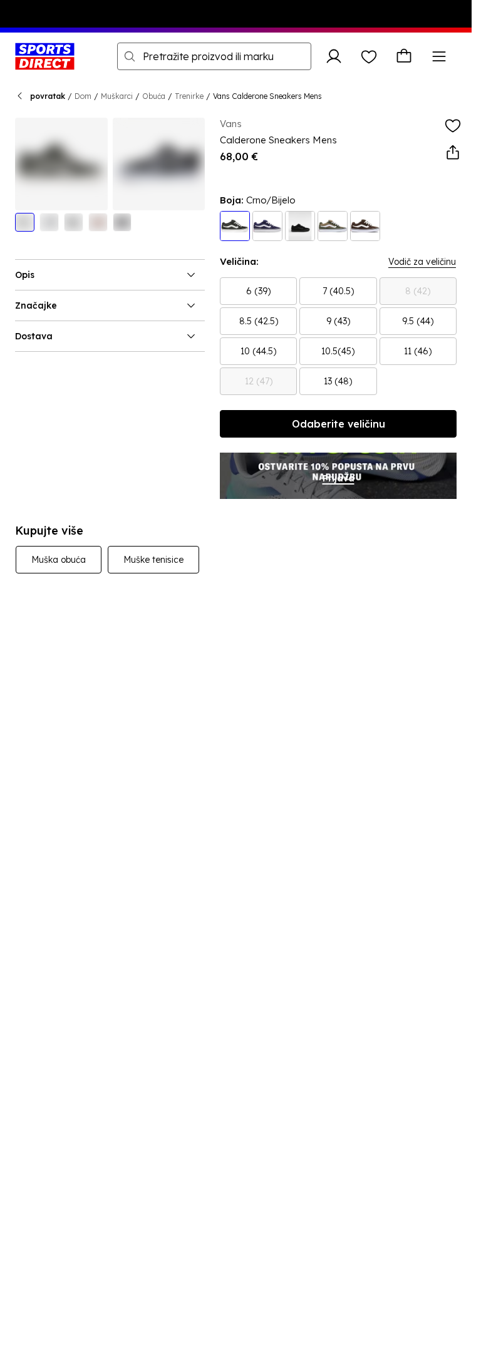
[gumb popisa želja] (368, 56)
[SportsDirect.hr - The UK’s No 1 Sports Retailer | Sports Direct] (45, 56)
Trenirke (189, 96)
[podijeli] (453, 153)
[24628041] (300, 226)
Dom (83, 96)
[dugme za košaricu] (404, 56)
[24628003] (235, 226)
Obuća (153, 96)
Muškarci (117, 96)
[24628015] (333, 226)
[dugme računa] (333, 56)
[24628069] (365, 226)
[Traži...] (129, 56)
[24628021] (267, 226)
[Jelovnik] (439, 56)
